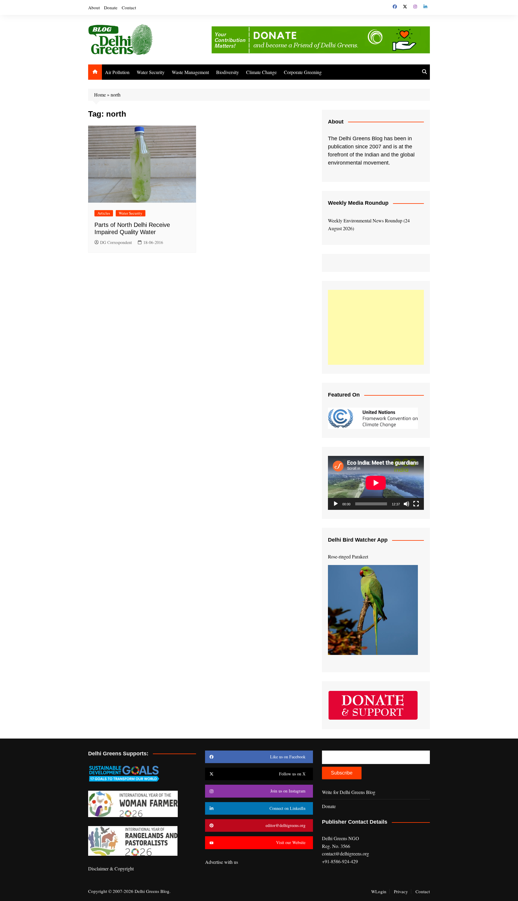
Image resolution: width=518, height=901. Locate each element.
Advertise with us (221, 862)
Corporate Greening (303, 72)
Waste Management (190, 72)
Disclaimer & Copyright (111, 868)
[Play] (336, 504)
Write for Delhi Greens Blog (348, 792)
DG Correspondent (116, 242)
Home (100, 94)
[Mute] (406, 504)
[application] (376, 483)
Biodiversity (227, 72)
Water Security (151, 72)
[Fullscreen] (416, 504)
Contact (129, 7)
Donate (111, 7)
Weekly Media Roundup (358, 203)
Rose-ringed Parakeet (348, 556)
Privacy (401, 891)
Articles (103, 213)
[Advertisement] (376, 327)
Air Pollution (117, 72)
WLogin (378, 891)
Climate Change (261, 72)
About (94, 7)
